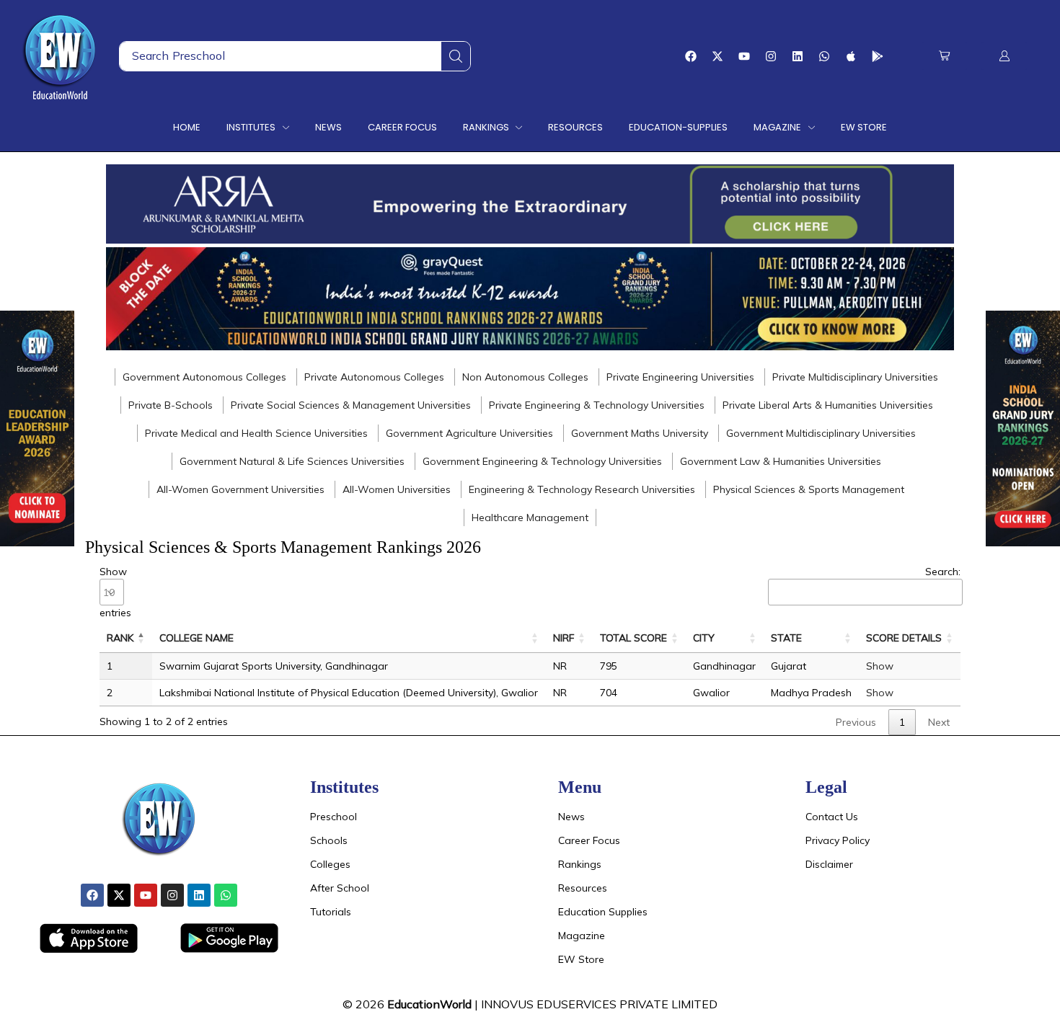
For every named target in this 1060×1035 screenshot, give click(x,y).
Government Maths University (639, 433)
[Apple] (850, 56)
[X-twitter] (717, 56)
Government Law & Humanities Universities (780, 461)
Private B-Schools (170, 405)
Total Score (633, 637)
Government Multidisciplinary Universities (821, 433)
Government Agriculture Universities (469, 433)
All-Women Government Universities (240, 489)
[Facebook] (690, 56)
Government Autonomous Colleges (204, 376)
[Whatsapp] (824, 56)
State (786, 637)
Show (879, 665)
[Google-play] (877, 56)
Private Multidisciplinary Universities (855, 376)
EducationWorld (429, 1004)
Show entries (115, 592)
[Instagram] (770, 56)
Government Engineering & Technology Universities (542, 461)
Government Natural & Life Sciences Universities (292, 461)
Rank (120, 637)
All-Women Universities (397, 489)
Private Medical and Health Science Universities (256, 433)
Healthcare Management (530, 517)
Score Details (904, 637)
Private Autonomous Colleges (374, 376)
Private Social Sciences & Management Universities (351, 405)
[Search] (455, 56)
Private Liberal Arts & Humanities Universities (828, 405)
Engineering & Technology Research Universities (582, 489)
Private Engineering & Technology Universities (597, 405)
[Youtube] (744, 56)
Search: (942, 571)
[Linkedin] (797, 56)
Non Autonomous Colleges (525, 376)
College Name (196, 637)
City (704, 637)
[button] (944, 56)
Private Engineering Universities (680, 376)
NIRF (563, 637)
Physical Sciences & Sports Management (808, 489)
